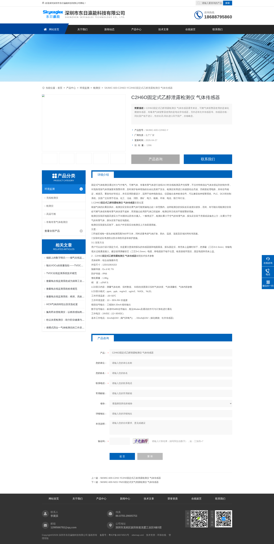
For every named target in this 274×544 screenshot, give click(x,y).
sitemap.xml (138, 535)
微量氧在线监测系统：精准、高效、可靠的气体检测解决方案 (65, 296)
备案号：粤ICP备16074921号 (114, 535)
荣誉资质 (173, 498)
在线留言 (190, 29)
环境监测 (84, 87)
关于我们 (82, 29)
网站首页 (54, 29)
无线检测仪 (52, 197)
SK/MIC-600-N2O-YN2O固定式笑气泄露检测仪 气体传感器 (129, 482)
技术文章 (163, 29)
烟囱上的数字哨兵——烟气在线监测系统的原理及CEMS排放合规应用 (65, 257)
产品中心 (136, 29)
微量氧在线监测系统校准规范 (61, 288)
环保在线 (161, 535)
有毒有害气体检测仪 (57, 222)
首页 (60, 87)
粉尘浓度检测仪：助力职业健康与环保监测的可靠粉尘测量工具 (65, 319)
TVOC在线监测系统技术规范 (61, 273)
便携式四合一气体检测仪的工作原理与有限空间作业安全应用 (65, 327)
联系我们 (217, 29)
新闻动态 (109, 29)
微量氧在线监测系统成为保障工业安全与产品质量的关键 (65, 281)
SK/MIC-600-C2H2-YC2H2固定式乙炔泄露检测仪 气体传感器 (130, 478)
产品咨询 (156, 159)
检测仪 (96, 87)
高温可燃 (51, 214)
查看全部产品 (52, 231)
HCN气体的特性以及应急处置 (62, 304)
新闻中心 (125, 498)
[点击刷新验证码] (141, 441)
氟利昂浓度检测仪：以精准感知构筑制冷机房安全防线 (65, 312)
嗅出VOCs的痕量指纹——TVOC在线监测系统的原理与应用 (65, 265)
